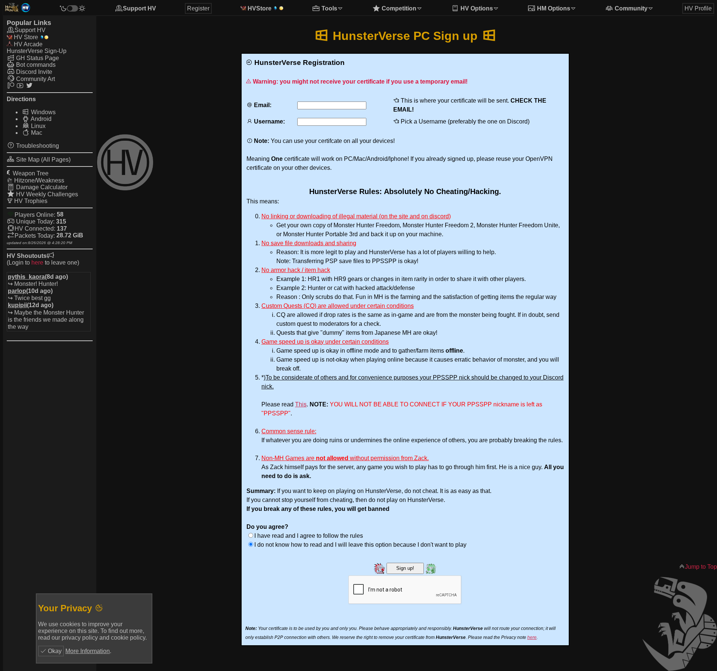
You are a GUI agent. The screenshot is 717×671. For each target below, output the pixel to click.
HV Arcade (27, 44)
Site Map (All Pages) (43, 159)
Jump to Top (701, 567)
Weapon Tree (30, 173)
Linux (38, 126)
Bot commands (35, 65)
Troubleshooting (37, 146)
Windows (43, 112)
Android (41, 119)
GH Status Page (37, 58)
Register (198, 8)
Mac (36, 133)
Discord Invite (33, 72)
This (301, 404)
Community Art (35, 79)
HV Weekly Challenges (46, 194)
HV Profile (698, 8)
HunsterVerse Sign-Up (36, 51)
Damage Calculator (41, 187)
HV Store (25, 37)
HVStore (258, 8)
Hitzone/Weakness (38, 180)
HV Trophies (30, 201)
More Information (87, 651)
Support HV (139, 8)
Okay (54, 651)
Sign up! (405, 568)
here (37, 262)
